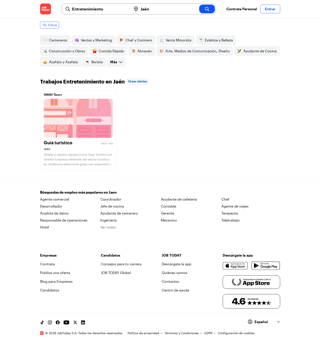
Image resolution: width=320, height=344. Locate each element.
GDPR (208, 333)
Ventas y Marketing (96, 40)
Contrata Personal (241, 9)
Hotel (44, 227)
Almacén (144, 51)
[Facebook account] (58, 322)
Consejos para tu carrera (121, 264)
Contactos (170, 281)
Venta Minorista (178, 40)
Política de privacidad (143, 333)
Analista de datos (54, 213)
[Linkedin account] (83, 322)
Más (113, 62)
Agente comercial (54, 199)
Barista (97, 62)
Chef (225, 199)
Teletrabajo (230, 220)
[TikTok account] (42, 322)
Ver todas (108, 227)
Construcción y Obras (67, 51)
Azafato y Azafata (63, 62)
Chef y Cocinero (138, 40)
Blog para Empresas (56, 281)
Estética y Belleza (219, 40)
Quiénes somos (174, 273)
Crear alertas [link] (137, 81)
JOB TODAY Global (116, 273)
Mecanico (169, 220)
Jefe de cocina (112, 206)
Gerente (167, 213)
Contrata (47, 264)
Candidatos (49, 290)
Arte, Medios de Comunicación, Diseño (197, 51)
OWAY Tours (53, 94)
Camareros (58, 40)
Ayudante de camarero (119, 213)
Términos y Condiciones (182, 333)
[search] (207, 9)
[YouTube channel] (66, 322)
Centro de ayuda (175, 290)
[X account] (75, 322)
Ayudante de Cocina (260, 51)
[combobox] (100, 9)
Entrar (270, 9)
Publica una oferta (55, 273)
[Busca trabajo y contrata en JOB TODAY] (45, 8)
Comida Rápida (111, 51)
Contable (168, 206)
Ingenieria (108, 220)
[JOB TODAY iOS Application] (235, 265)
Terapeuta (229, 213)
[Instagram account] (50, 322)
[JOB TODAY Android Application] (265, 265)
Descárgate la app (176, 264)
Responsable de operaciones (64, 220)
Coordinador (110, 199)
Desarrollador (51, 206)
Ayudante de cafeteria (179, 199)
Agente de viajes (235, 206)
